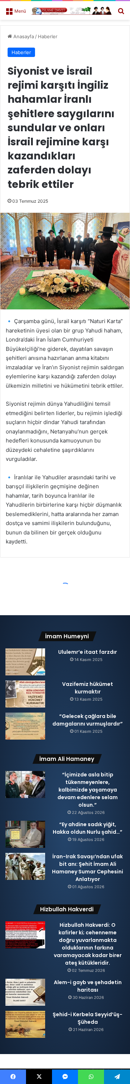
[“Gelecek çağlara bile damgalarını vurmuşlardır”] (25, 726)
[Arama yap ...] (121, 13)
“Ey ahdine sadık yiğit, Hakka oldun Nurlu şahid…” (87, 828)
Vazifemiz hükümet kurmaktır (87, 687)
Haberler (47, 36)
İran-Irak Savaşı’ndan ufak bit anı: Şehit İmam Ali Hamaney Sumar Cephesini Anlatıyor (87, 868)
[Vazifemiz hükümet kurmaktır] (25, 694)
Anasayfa (23, 36)
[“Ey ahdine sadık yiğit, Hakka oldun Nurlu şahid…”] (25, 834)
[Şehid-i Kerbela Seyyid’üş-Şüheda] (25, 1024)
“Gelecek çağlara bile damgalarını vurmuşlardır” (87, 720)
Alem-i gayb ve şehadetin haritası (88, 986)
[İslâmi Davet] (71, 10)
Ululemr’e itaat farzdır (87, 652)
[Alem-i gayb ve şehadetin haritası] (25, 992)
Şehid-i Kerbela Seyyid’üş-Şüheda (87, 1018)
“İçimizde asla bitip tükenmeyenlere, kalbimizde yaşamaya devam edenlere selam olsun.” (87, 789)
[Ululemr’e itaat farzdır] (25, 661)
